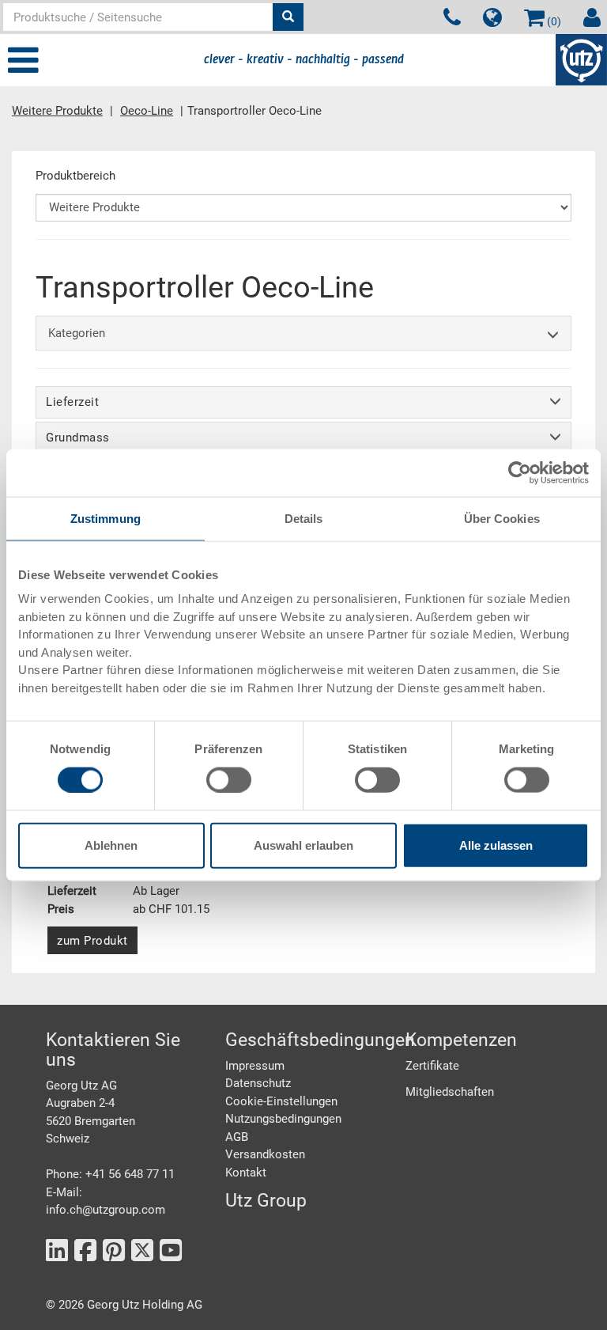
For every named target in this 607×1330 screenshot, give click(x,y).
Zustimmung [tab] (105, 518)
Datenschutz (258, 1083)
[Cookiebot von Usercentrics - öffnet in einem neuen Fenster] (520, 472)
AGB (236, 1137)
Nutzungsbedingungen (283, 1119)
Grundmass (78, 437)
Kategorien (76, 333)
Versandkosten (265, 1154)
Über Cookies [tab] (502, 518)
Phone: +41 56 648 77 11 (110, 1174)
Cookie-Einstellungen (281, 1101)
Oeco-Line (146, 111)
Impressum (255, 1066)
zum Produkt (92, 941)
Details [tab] (304, 518)
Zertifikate (432, 1066)
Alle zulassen (496, 845)
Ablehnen (111, 845)
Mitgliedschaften (449, 1092)
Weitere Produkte (57, 111)
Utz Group (266, 1200)
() (553, 21)
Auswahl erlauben (303, 845)
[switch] (228, 779)
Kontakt (245, 1172)
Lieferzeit (72, 402)
